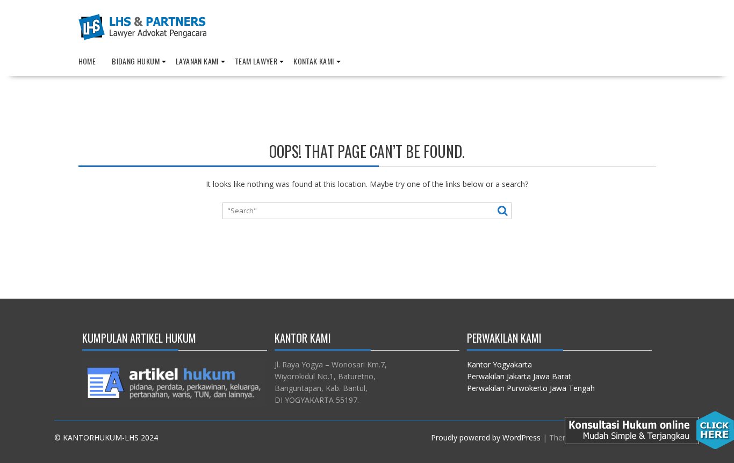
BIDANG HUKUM (136, 61)
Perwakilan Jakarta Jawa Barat (519, 376)
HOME (87, 61)
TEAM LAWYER (256, 61)
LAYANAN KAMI (197, 61)
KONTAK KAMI (313, 61)
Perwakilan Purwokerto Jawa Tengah (531, 388)
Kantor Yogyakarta (499, 364)
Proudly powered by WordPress (486, 437)
